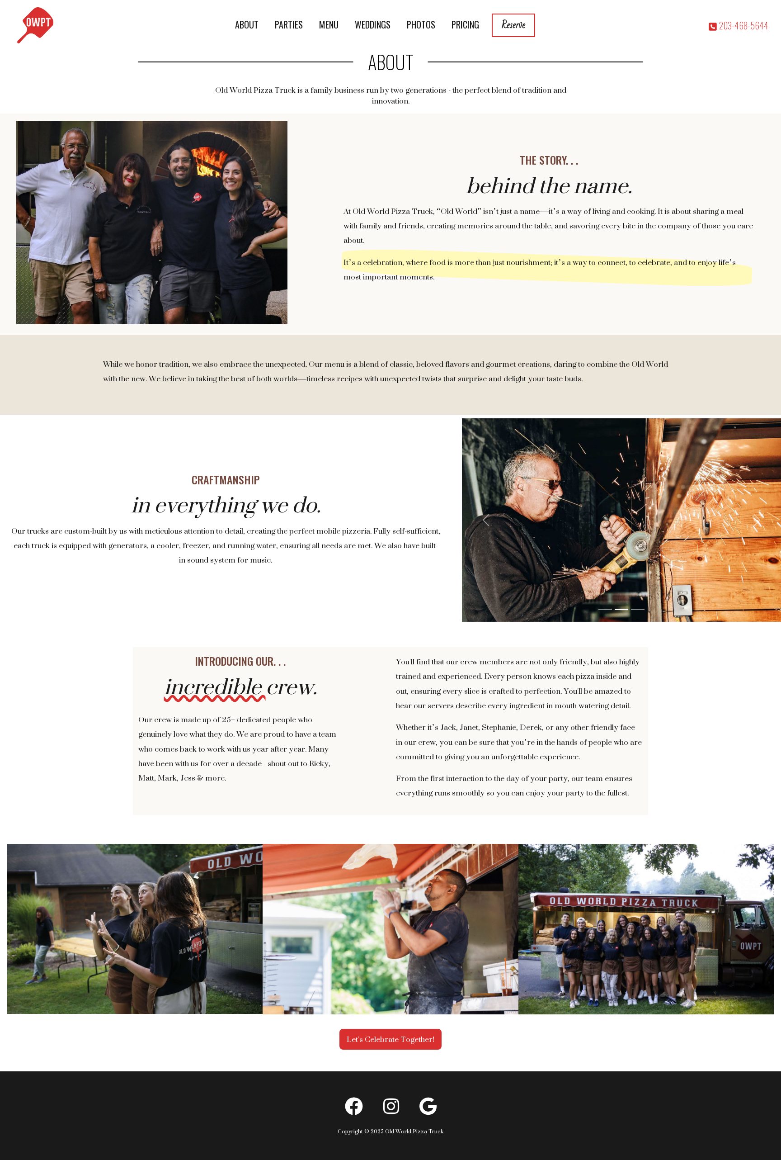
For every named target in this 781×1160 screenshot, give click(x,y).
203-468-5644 (742, 25)
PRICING (465, 24)
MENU (329, 24)
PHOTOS (421, 24)
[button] (486, 520)
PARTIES (289, 24)
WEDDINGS (372, 24)
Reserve (513, 25)
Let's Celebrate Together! (390, 1039)
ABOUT (247, 24)
